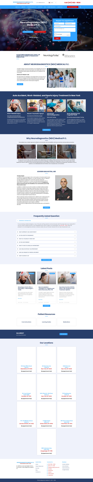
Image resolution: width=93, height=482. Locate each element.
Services (23, 7)
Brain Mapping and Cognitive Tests (73, 114)
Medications (66, 322)
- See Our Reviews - (33, 37)
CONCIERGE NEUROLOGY (31, 7)
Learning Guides (46, 322)
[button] (80, 7)
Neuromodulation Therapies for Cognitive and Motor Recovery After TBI (46, 288)
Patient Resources (51, 7)
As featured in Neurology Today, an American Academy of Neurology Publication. (28, 56)
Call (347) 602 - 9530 (72, 3)
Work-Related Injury (14, 113)
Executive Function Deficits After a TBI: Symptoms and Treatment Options (66, 288)
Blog (45, 7)
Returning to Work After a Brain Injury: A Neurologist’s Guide (25, 288)
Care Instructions (26, 322)
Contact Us (59, 7)
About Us (17, 7)
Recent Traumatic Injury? (35, 113)
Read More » (20, 298)
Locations (40, 7)
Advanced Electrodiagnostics (53, 114)
